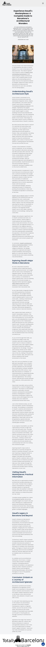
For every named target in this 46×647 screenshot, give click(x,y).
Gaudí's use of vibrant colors (20, 196)
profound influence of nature (22, 106)
